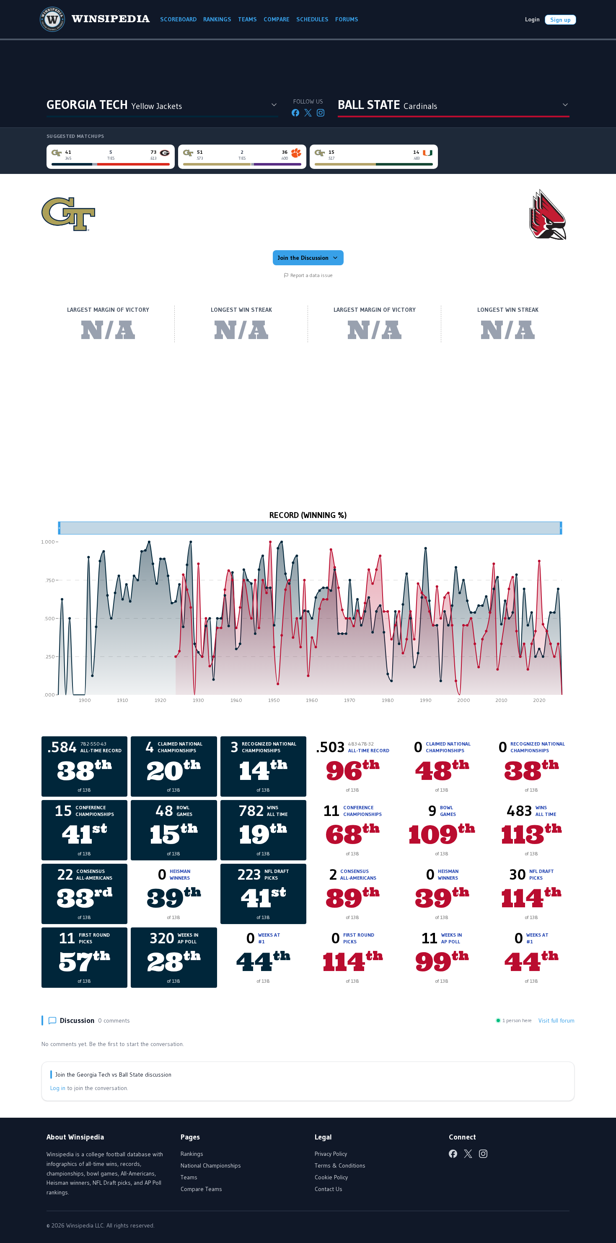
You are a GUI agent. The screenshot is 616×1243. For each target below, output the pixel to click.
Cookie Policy (331, 1177)
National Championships (211, 1165)
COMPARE (277, 19)
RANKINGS (217, 19)
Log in (57, 1088)
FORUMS (346, 19)
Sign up (560, 19)
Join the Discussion (303, 258)
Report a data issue (311, 275)
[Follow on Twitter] (308, 113)
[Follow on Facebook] (295, 113)
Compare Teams (201, 1189)
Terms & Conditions (340, 1165)
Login (532, 19)
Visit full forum (556, 1020)
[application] (308, 615)
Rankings (192, 1154)
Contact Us (328, 1189)
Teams (189, 1177)
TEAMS (247, 19)
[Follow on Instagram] (320, 113)
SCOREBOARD (178, 19)
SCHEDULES (312, 19)
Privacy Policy (331, 1154)
